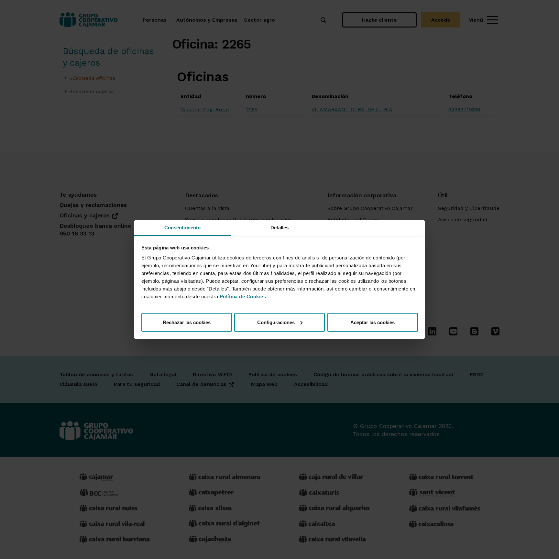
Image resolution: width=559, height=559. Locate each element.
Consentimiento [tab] (182, 227)
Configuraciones (276, 322)
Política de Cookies (243, 296)
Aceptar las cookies (372, 322)
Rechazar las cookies (187, 322)
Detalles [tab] (279, 227)
